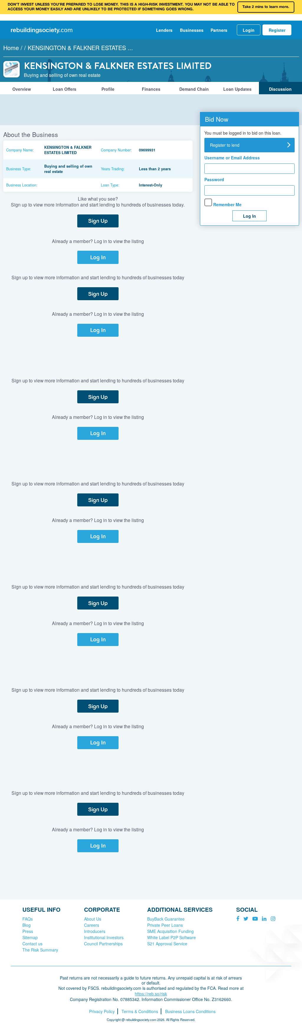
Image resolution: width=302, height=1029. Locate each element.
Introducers (94, 931)
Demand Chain (194, 89)
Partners (219, 30)
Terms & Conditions (140, 1011)
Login (249, 30)
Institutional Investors (104, 937)
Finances (151, 89)
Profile (107, 89)
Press (27, 931)
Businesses (191, 30)
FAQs (27, 919)
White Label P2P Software (171, 937)
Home (11, 47)
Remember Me (227, 204)
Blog (26, 925)
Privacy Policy (102, 1011)
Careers (91, 925)
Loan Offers (64, 89)
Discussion (280, 89)
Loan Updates (237, 89)
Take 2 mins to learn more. (265, 7)
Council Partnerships (103, 944)
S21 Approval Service (167, 944)
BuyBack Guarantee (166, 919)
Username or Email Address (232, 158)
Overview (21, 89)
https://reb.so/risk (151, 994)
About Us (92, 919)
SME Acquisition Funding (170, 931)
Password (214, 179)
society (42, 30)
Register (277, 30)
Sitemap (30, 937)
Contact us (32, 944)
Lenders (164, 30)
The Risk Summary (40, 950)
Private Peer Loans (165, 925)
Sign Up (98, 221)
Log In (98, 257)
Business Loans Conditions (190, 1011)
